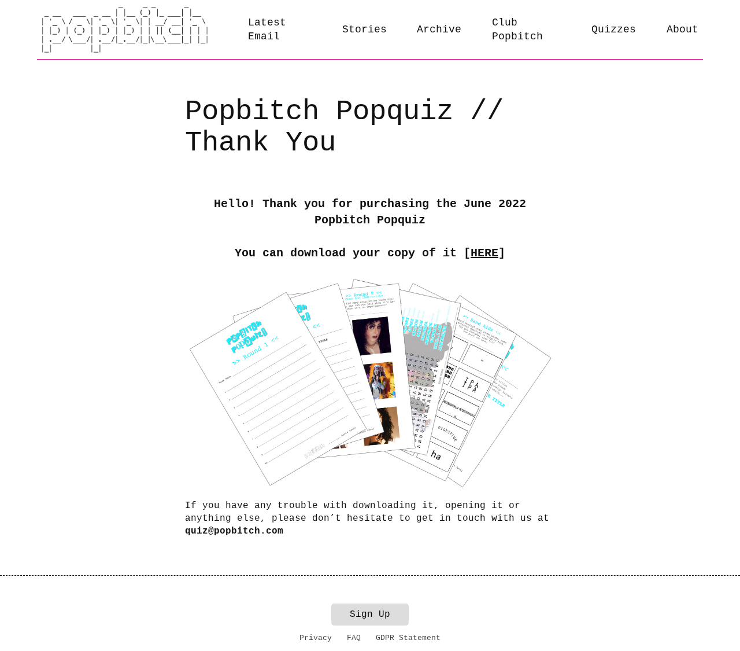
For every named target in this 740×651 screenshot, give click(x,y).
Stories (364, 29)
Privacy (315, 638)
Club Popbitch (517, 30)
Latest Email (267, 30)
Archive (439, 29)
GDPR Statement (408, 638)
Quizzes (613, 29)
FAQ (354, 638)
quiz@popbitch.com (234, 531)
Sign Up (370, 614)
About (682, 29)
